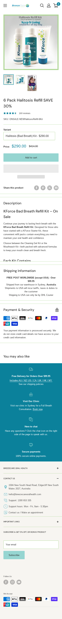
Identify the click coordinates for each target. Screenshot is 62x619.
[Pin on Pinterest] (43, 187)
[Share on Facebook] (36, 187)
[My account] (48, 5)
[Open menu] (5, 5)
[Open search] (42, 5)
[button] (31, 168)
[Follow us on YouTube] (19, 582)
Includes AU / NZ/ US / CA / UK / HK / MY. (31, 380)
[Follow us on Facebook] (5, 582)
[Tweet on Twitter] (49, 187)
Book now (37, 409)
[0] (56, 5)
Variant (7, 129)
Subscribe (14, 555)
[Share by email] (56, 187)
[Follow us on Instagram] (12, 582)
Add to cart (31, 157)
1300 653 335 (24, 500)
